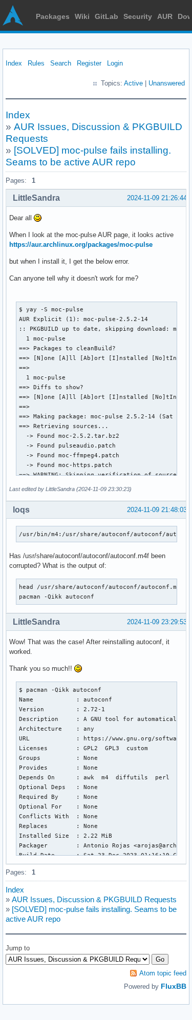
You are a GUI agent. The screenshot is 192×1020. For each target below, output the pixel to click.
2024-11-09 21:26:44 (157, 198)
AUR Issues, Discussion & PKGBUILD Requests (94, 899)
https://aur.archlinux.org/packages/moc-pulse (81, 244)
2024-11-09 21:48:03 (157, 510)
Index (14, 63)
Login (115, 63)
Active (133, 83)
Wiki (82, 16)
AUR (165, 16)
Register (89, 63)
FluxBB (173, 986)
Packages (53, 16)
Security (137, 16)
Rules (36, 63)
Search (60, 63)
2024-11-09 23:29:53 (157, 622)
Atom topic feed (162, 973)
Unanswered (166, 83)
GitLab (106, 16)
